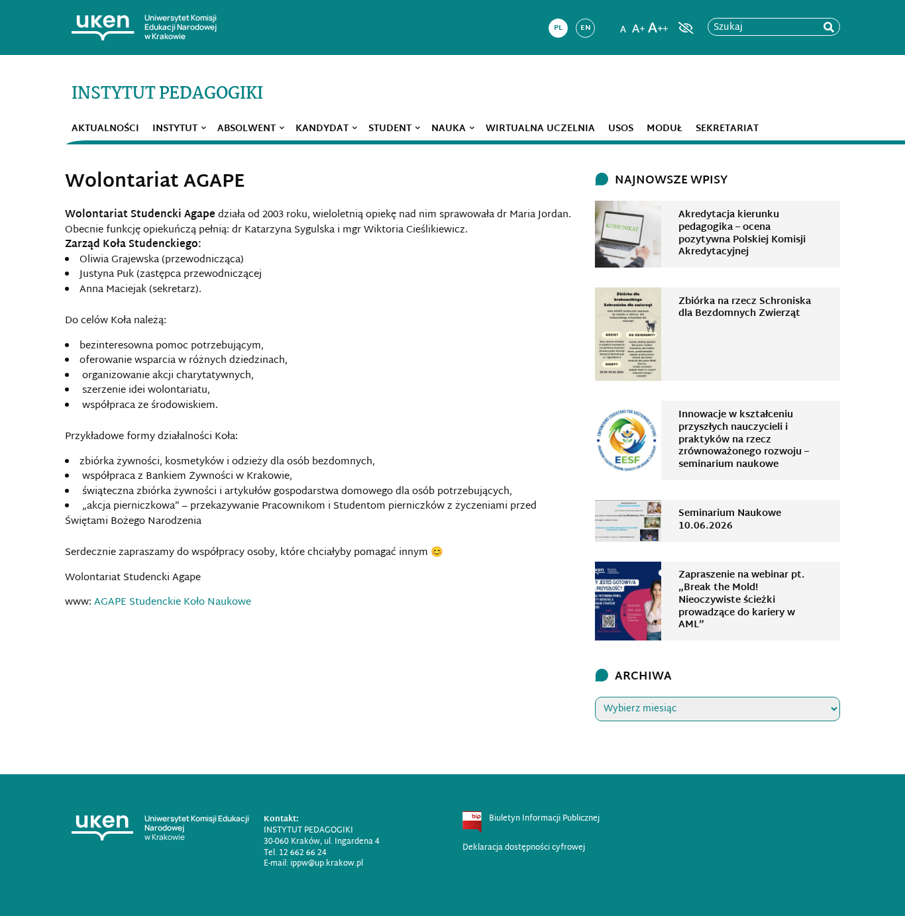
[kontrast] (684, 28)
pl (558, 27)
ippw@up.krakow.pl (326, 863)
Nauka (448, 129)
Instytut (174, 129)
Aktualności (105, 129)
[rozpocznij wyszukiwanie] (828, 27)
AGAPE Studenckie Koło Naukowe (172, 602)
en (585, 27)
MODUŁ (664, 129)
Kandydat (321, 129)
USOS (620, 129)
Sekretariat (727, 129)
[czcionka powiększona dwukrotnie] (658, 23)
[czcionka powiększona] (638, 23)
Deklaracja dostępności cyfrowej (523, 847)
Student (389, 129)
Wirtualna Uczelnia (540, 129)
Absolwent (246, 129)
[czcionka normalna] (622, 23)
